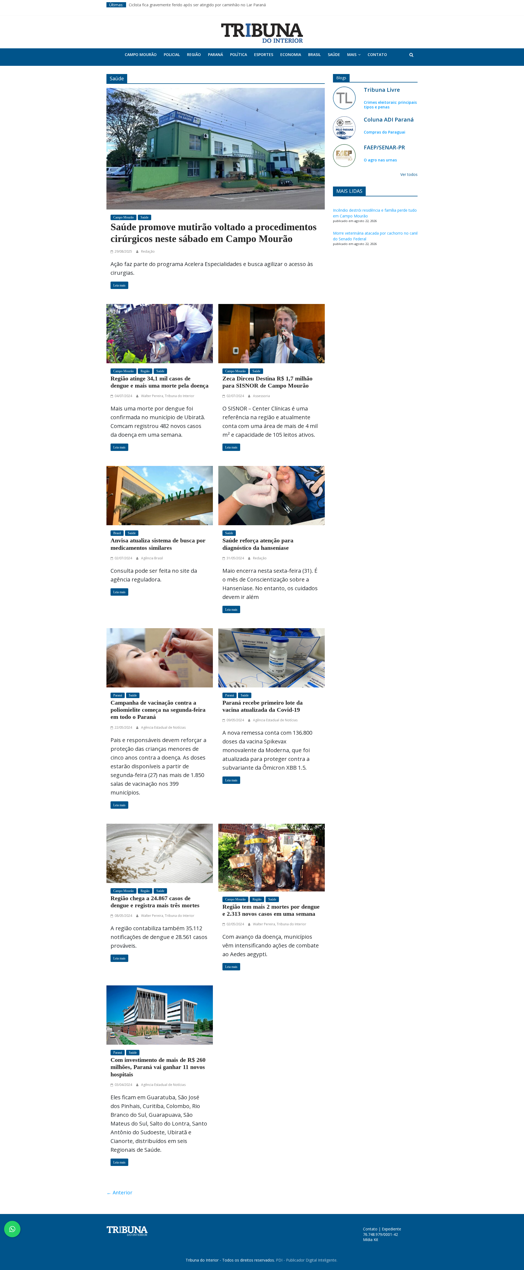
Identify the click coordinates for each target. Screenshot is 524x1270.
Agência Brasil (152, 558)
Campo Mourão (141, 54)
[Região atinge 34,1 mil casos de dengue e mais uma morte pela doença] (159, 333)
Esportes (263, 54)
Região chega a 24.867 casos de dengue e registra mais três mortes (155, 902)
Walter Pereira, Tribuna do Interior (167, 396)
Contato (377, 54)
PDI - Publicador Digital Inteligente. (306, 1260)
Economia (290, 54)
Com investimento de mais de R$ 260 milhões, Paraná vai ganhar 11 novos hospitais (158, 1067)
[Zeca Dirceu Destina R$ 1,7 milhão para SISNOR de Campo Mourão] (271, 333)
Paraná (215, 54)
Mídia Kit (370, 1239)
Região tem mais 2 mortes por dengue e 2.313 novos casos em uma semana (271, 910)
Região (194, 54)
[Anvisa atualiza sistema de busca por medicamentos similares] (159, 495)
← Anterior (119, 1192)
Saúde (334, 54)
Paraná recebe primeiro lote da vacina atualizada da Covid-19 (262, 706)
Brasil (314, 54)
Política (238, 54)
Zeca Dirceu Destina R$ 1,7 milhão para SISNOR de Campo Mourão (267, 382)
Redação (148, 251)
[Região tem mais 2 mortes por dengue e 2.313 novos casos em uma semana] (271, 857)
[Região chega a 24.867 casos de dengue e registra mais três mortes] (159, 853)
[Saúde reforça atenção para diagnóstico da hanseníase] (271, 495)
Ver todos (409, 174)
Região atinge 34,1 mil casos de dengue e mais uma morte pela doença (160, 382)
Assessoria (261, 396)
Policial (172, 54)
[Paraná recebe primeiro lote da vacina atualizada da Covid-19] (271, 657)
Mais (351, 54)
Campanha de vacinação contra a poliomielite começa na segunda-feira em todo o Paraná (158, 709)
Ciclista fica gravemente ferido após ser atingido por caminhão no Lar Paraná (197, 4)
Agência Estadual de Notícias (163, 727)
